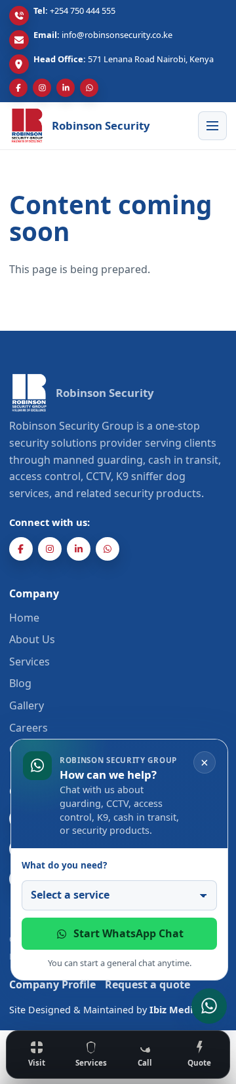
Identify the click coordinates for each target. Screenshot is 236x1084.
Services (91, 1063)
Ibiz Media (174, 1009)
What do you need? (64, 865)
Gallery (26, 705)
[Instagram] (42, 88)
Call (145, 1063)
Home (24, 617)
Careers (28, 727)
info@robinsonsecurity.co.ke (117, 35)
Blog (20, 683)
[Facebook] (18, 88)
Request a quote (147, 984)
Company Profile (52, 984)
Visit (36, 1063)
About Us (32, 639)
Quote (199, 1063)
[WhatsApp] (89, 88)
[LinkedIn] (65, 88)
